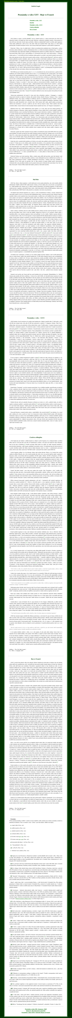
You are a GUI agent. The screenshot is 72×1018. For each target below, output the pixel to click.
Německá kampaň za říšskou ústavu (23, 898)
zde (20, 836)
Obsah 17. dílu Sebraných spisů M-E (35, 1010)
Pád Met (32, 22)
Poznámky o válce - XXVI (36, 25)
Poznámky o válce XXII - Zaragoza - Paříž (36, 1009)
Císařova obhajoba (34, 27)
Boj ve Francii (33, 29)
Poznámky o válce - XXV (36, 20)
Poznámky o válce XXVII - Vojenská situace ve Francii (36, 1012)
